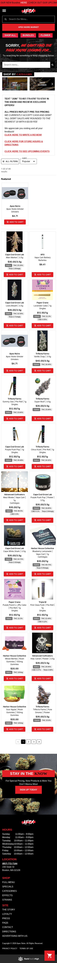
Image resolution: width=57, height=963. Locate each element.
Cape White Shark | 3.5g (14, 551)
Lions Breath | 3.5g (14, 305)
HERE (15, 3)
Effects (7, 895)
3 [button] (33, 741)
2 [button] (28, 741)
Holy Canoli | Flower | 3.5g (43, 658)
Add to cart (16, 222)
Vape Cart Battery (42, 257)
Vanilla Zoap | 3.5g (42, 356)
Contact (7, 927)
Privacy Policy (9, 949)
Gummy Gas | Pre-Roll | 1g (14, 401)
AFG (43, 254)
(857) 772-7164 (9, 863)
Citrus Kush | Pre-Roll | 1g (42, 449)
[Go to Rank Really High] (28, 959)
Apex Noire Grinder (15, 209)
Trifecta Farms (42, 353)
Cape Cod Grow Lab (14, 254)
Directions (9, 931)
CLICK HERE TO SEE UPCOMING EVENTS (27, 151)
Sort (24, 158)
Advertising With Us (14, 936)
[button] (4, 10)
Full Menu (8, 882)
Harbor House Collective (42, 548)
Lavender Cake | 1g (42, 305)
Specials (7, 886)
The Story (8, 909)
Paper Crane (42, 302)
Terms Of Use (26, 949)
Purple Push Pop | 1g (14, 449)
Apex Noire (15, 206)
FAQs (5, 923)
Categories (9, 891)
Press (6, 918)
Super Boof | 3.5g (42, 401)
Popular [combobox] (26, 161)
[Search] (52, 65)
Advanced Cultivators (14, 494)
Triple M (42, 602)
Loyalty (7, 914)
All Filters (12, 161)
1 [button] (23, 741)
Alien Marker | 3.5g (14, 257)
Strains (7, 900)
